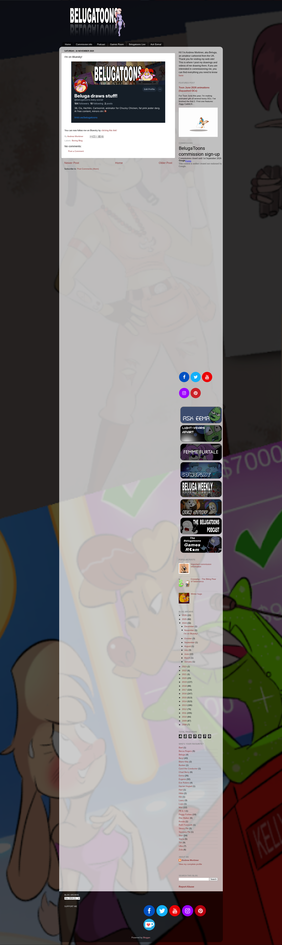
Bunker (182, 765)
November (189, 630)
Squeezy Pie (184, 832)
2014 (184, 701)
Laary (181, 800)
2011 (184, 713)
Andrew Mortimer (190, 860)
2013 (184, 705)
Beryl (181, 758)
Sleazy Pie (183, 828)
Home (68, 44)
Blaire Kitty (184, 762)
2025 (184, 619)
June (186, 654)
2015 (184, 698)
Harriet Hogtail (185, 786)
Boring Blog (77, 141)
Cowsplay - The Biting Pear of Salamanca (203, 580)
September (189, 642)
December (189, 626)
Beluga (182, 755)
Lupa (181, 804)
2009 (184, 721)
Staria (181, 839)
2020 (184, 678)
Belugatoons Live (137, 44)
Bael (181, 748)
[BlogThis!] (94, 136)
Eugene (182, 779)
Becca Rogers (185, 751)
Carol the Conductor (188, 769)
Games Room (117, 44)
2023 (184, 666)
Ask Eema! (156, 44)
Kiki (180, 797)
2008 (184, 725)
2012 (184, 709)
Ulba (181, 846)
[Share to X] (96, 136)
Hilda (181, 793)
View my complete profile (190, 864)
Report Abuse (186, 886)
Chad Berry (184, 772)
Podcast (101, 44)
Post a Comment (76, 151)
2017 (184, 690)
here (181, 75)
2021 (184, 674)
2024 (184, 623)
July (186, 650)
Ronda (182, 821)
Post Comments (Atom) (88, 169)
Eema (181, 776)
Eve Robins (184, 783)
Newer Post (71, 162)
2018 (184, 686)
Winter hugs (196, 594)
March (187, 658)
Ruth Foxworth (185, 825)
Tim (180, 842)
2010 (184, 717)
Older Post (165, 162)
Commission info (84, 44)
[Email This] (91, 136)
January (188, 662)
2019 (184, 682)
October (188, 638)
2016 (184, 694)
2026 (184, 615)
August (187, 646)
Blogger (146, 937)
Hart (181, 790)
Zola (181, 850)
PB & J (182, 811)
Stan (181, 835)
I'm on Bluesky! (191, 634)
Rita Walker (184, 818)
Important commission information (201, 565)
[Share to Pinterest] (102, 136)
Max (181, 807)
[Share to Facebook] (99, 136)
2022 (184, 670)
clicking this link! (109, 130)
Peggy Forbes (185, 814)
